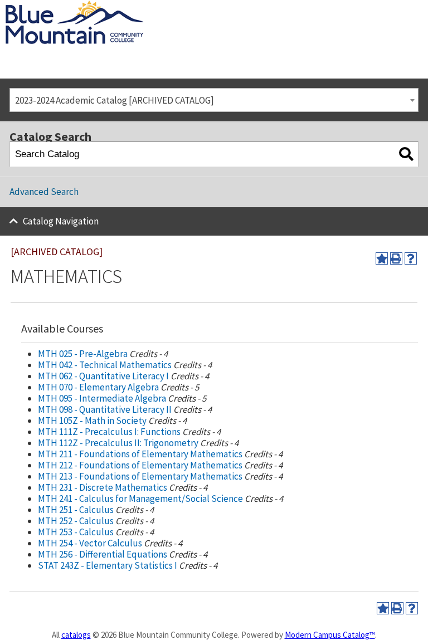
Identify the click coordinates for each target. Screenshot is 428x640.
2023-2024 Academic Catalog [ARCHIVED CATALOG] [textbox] (114, 100)
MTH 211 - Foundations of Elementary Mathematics (140, 454)
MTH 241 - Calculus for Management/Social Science (140, 498)
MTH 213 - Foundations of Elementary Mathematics (140, 476)
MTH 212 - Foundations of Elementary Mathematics (140, 465)
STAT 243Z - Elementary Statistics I (107, 565)
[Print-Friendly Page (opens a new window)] (396, 258)
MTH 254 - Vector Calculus (90, 543)
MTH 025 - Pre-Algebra (83, 354)
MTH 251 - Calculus (76, 510)
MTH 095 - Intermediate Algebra (102, 398)
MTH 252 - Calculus (76, 521)
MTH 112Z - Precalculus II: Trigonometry (118, 443)
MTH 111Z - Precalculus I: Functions (109, 432)
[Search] (406, 154)
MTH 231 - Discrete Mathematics (102, 487)
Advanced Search (44, 191)
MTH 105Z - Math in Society (92, 420)
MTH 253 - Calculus (76, 532)
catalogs (76, 634)
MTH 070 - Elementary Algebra (98, 387)
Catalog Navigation (61, 221)
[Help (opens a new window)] (411, 258)
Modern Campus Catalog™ (330, 634)
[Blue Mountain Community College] (74, 7)
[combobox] (214, 100)
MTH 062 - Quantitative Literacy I (103, 376)
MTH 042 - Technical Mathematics (105, 365)
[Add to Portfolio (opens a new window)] (382, 258)
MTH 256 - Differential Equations (102, 554)
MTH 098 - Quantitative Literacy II (105, 409)
